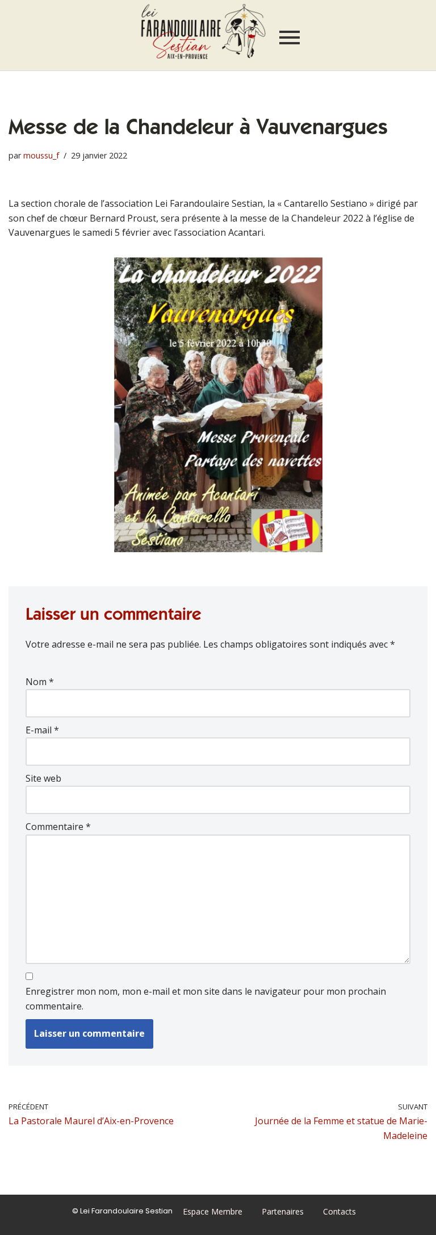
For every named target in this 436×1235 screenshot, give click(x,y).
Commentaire (58, 826)
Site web (43, 778)
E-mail (42, 730)
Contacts (339, 1211)
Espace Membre (212, 1211)
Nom (40, 681)
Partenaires (283, 1211)
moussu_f (41, 155)
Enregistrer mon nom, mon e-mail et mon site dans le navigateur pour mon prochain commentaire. (206, 998)
